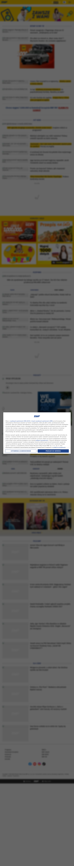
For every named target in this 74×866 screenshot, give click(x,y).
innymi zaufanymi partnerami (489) (42, 421)
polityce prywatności (42, 440)
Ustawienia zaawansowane (21, 451)
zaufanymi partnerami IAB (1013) (20, 421)
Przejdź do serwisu (53, 451)
